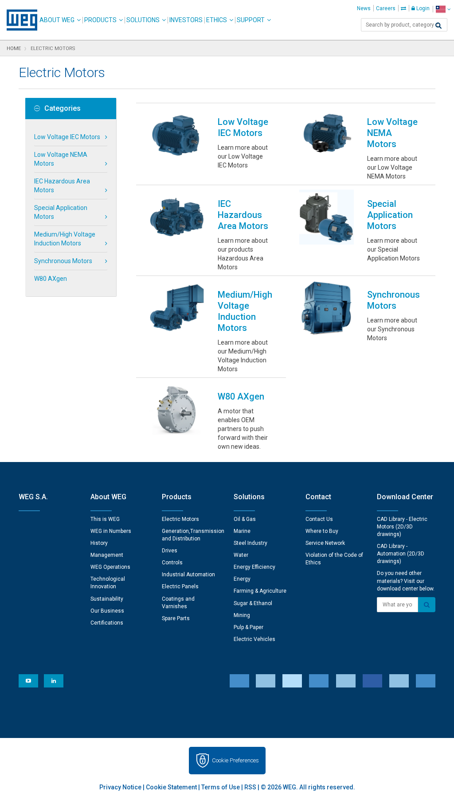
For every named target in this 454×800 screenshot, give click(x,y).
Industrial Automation (188, 574)
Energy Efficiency (254, 567)
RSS (250, 787)
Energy (242, 579)
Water (241, 555)
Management (106, 555)
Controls (172, 562)
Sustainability (106, 599)
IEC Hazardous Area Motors (62, 186)
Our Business (107, 611)
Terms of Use (220, 787)
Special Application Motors (60, 212)
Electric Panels (180, 586)
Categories (62, 109)
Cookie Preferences (235, 760)
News (364, 8)
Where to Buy (321, 531)
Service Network (325, 543)
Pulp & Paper (248, 627)
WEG (19, 20)
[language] (443, 9)
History (99, 543)
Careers (385, 8)
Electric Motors (180, 519)
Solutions (143, 19)
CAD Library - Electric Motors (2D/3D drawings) (402, 526)
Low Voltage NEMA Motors (60, 159)
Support (251, 19)
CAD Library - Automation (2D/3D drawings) (400, 553)
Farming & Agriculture (260, 591)
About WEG (56, 19)
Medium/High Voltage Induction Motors (64, 239)
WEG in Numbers (110, 531)
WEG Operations (110, 567)
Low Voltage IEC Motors (67, 136)
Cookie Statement (171, 787)
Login (422, 8)
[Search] (438, 25)
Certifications (106, 623)
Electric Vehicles (254, 639)
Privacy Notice (120, 787)
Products (100, 19)
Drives (169, 551)
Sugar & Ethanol (253, 603)
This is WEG (105, 519)
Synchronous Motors (63, 260)
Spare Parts (176, 618)
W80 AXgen (50, 278)
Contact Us (319, 519)
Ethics (216, 19)
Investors (186, 19)
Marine (242, 531)
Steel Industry (250, 543)
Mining (242, 615)
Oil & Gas (245, 519)
